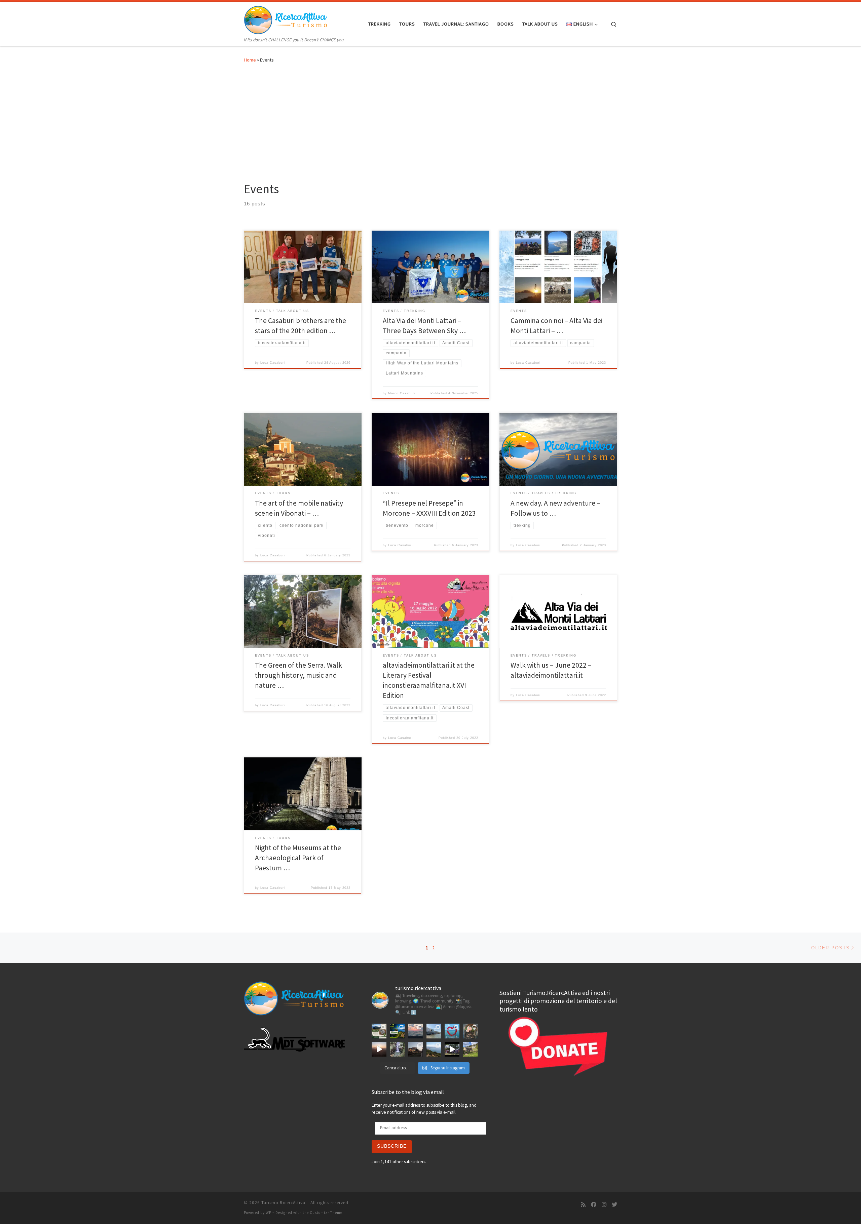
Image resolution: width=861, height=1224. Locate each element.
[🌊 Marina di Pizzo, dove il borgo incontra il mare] (433, 1031)
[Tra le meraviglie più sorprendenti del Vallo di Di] (470, 1049)
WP (268, 1212)
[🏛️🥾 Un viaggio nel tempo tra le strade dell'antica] (452, 1049)
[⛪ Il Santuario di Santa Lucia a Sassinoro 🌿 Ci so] (470, 1031)
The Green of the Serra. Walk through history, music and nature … (298, 675)
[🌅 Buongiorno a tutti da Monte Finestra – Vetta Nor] (379, 1049)
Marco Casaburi (401, 393)
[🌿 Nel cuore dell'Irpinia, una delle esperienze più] (397, 1049)
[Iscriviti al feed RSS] (583, 1204)
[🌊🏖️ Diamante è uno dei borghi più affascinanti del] (415, 1049)
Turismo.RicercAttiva (283, 1203)
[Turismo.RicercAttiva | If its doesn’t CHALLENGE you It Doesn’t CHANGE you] (286, 18)
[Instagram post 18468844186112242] (415, 1031)
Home (250, 60)
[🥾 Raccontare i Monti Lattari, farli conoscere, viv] (397, 1031)
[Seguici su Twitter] (614, 1204)
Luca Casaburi (272, 362)
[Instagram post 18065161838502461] (379, 1031)
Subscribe (392, 1146)
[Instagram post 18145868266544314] (452, 1031)
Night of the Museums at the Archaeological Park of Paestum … (298, 857)
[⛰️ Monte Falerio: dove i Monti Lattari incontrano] (433, 1049)
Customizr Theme (326, 1212)
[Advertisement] (430, 121)
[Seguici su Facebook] (593, 1204)
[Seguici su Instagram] (604, 1204)
